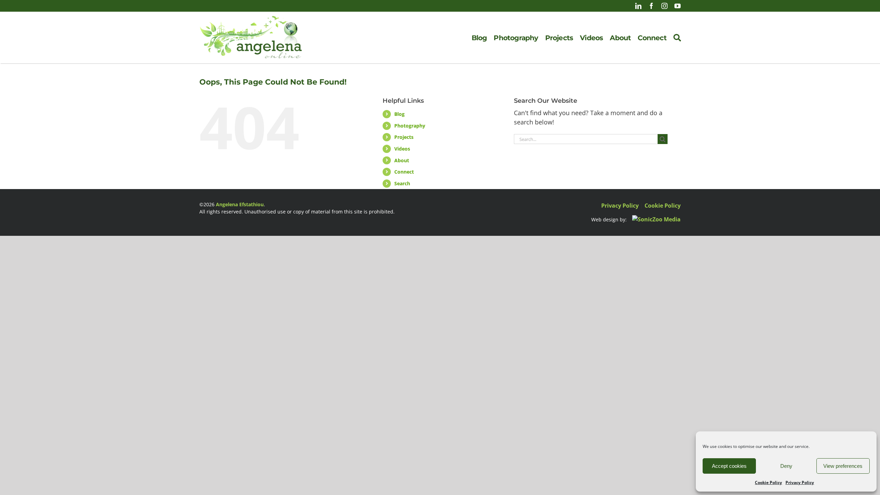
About (401, 160)
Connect (404, 171)
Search (402, 183)
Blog (399, 114)
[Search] (677, 38)
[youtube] (677, 6)
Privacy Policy (799, 482)
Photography (409, 125)
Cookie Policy (768, 482)
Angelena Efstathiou (240, 204)
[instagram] (664, 6)
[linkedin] (638, 6)
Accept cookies (729, 466)
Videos (402, 148)
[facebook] (651, 6)
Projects (404, 137)
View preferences (842, 466)
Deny (786, 466)
